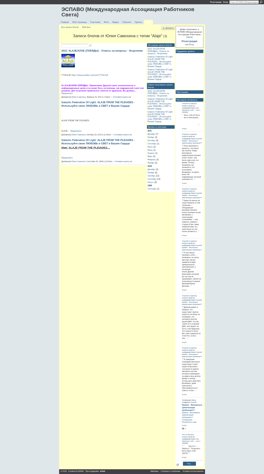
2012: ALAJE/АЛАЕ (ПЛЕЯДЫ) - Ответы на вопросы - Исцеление (102, 50)
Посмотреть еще (189, 422)
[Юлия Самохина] (66, 41)
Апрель (151, 153)
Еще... (189, 464)
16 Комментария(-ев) (122, 97)
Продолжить (67, 93)
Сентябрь (152, 143)
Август (151, 182)
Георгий (185, 103)
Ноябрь (151, 137)
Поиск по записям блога (90, 45)
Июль (150, 147)
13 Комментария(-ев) (123, 135)
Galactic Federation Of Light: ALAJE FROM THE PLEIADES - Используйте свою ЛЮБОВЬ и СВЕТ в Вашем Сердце (160, 61)
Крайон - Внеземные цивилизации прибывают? (192, 407)
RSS (177, 465)
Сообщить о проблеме (170, 471)
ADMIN (81, 471)
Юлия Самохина (79, 97)
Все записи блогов (70, 27)
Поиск (261, 2)
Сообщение (187, 420)
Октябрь (151, 140)
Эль (197, 108)
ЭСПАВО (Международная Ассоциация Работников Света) (127, 11)
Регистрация (216, 2)
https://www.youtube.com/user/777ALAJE (90, 75)
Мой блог (86, 27)
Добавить (169, 28)
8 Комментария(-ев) (123, 161)
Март (150, 156)
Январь (151, 163)
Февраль (152, 159)
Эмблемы (154, 471)
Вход (225, 2)
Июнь (150, 150)
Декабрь (151, 134)
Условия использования (193, 471)
